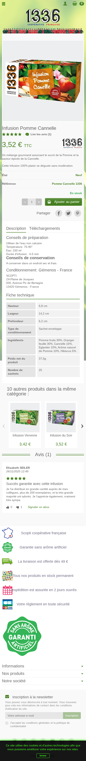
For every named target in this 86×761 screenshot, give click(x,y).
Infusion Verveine (25, 435)
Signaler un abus (38, 507)
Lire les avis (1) (41, 134)
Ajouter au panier (67, 202)
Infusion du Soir (61, 435)
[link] (58, 213)
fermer (43, 755)
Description (16, 228)
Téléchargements (44, 228)
